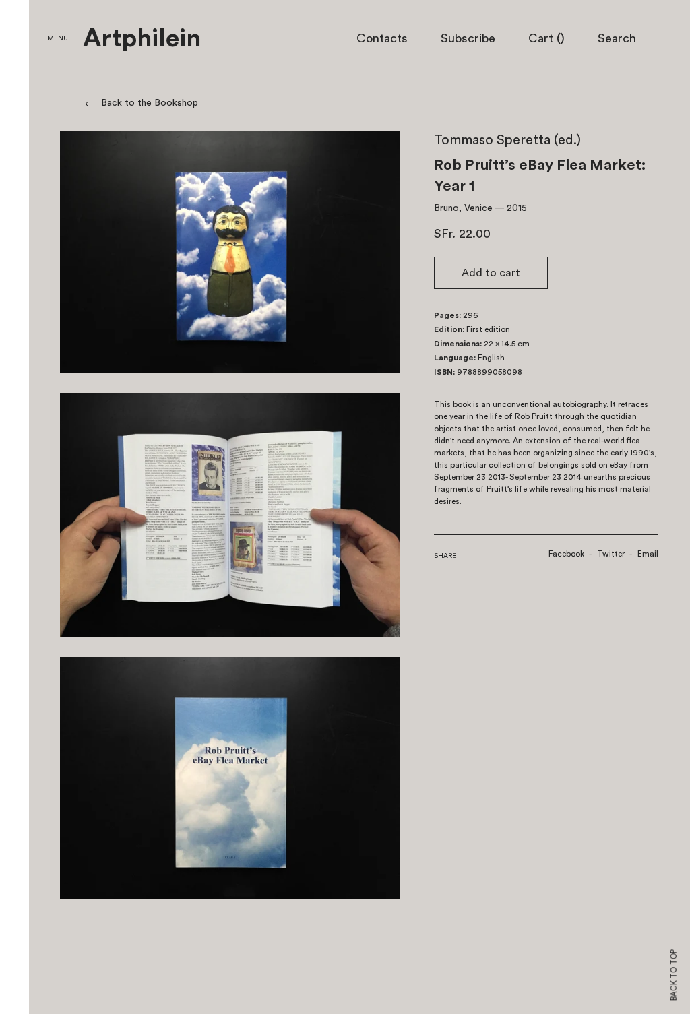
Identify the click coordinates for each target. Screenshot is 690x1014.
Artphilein (142, 39)
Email (647, 554)
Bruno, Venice (463, 208)
